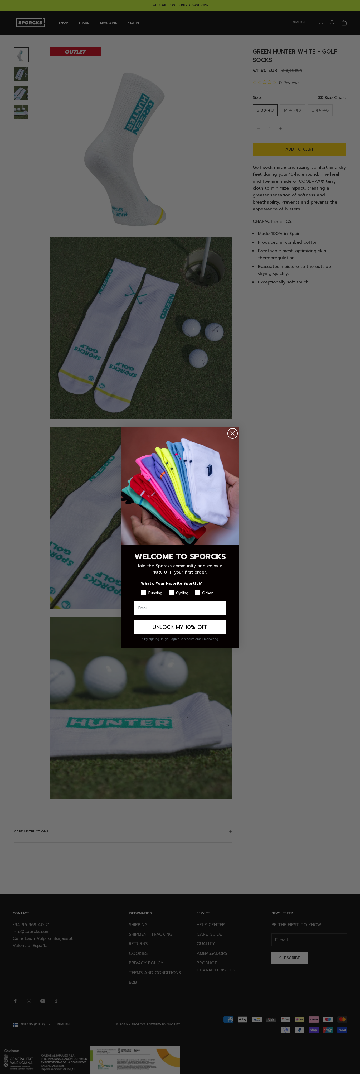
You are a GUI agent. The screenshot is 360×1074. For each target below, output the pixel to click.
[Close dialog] (232, 433)
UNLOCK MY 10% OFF (180, 627)
